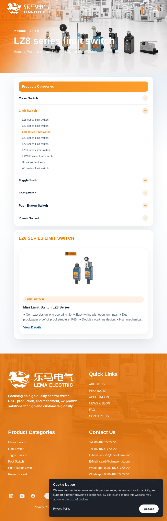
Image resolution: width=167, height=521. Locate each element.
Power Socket (29, 218)
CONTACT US (99, 416)
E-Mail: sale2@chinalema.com (109, 461)
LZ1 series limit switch (35, 137)
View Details (32, 327)
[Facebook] (33, 496)
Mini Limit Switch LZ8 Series (46, 307)
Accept (149, 508)
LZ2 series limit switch (35, 143)
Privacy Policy (43, 507)
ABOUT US (97, 384)
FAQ (92, 409)
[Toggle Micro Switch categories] (145, 98)
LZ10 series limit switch (36, 150)
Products (33, 51)
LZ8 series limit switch (36, 131)
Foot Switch (27, 193)
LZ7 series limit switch (35, 125)
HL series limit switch (34, 162)
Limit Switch (52, 51)
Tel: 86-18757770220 (102, 449)
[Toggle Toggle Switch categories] (145, 180)
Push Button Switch (33, 205)
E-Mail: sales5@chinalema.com (110, 455)
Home (18, 51)
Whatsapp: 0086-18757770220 (109, 467)
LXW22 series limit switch (37, 156)
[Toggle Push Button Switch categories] (145, 205)
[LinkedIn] (11, 496)
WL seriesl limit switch (35, 168)
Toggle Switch (29, 180)
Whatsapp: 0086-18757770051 (109, 474)
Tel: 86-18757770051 (102, 442)
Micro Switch (28, 98)
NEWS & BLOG (99, 403)
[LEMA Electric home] (28, 8)
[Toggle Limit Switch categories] (145, 111)
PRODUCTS (97, 390)
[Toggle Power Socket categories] (145, 218)
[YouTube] (22, 496)
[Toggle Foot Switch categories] (145, 193)
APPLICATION (99, 397)
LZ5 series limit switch (35, 119)
